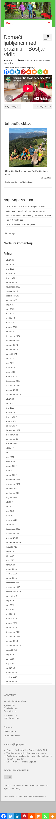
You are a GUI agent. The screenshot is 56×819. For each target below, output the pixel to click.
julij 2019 (10, 600)
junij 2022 (10, 453)
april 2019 (10, 614)
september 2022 (13, 439)
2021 (31, 60)
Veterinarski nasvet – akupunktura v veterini (25, 211)
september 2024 (13, 349)
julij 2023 (10, 399)
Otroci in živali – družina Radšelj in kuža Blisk (26, 206)
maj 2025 (10, 314)
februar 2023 (12, 421)
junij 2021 (10, 506)
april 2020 (10, 565)
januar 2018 (11, 681)
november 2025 (13, 287)
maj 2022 (10, 457)
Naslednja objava (43, 106)
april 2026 (10, 273)
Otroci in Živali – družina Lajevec (20, 224)
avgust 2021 (11, 497)
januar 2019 (11, 627)
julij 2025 (10, 305)
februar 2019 (12, 623)
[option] (28, 159)
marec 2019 (11, 618)
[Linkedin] (17, 71)
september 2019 (13, 591)
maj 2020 (10, 560)
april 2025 (10, 318)
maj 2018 (10, 663)
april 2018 (10, 668)
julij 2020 (10, 551)
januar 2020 (11, 578)
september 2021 (13, 493)
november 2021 (13, 484)
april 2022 (10, 461)
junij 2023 (10, 403)
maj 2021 (10, 511)
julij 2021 (10, 502)
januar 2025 (11, 331)
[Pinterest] (23, 71)
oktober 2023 (12, 390)
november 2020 (13, 533)
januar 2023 (11, 426)
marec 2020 (11, 569)
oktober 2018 (12, 641)
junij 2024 (10, 358)
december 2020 (13, 529)
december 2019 (13, 583)
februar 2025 (12, 327)
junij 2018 (10, 659)
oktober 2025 (12, 291)
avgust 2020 (11, 547)
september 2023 (13, 394)
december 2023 (13, 381)
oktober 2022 (12, 435)
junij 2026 (10, 264)
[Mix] (34, 71)
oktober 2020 (12, 538)
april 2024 (10, 367)
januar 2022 (11, 475)
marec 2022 (11, 466)
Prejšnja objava (12, 106)
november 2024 (13, 340)
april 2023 (10, 412)
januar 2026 (11, 282)
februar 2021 (12, 520)
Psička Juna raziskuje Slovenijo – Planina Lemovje (28, 215)
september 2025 (13, 296)
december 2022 (13, 430)
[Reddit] (28, 71)
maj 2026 (10, 269)
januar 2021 (11, 524)
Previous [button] (6, 159)
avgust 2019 (11, 596)
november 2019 (13, 587)
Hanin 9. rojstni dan (14, 220)
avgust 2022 (11, 444)
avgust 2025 (11, 300)
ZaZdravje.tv (10, 731)
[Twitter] (12, 71)
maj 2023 (10, 408)
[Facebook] (6, 71)
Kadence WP (42, 796)
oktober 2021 (12, 488)
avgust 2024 (11, 354)
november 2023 (13, 385)
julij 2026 (10, 260)
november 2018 (13, 636)
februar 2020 (12, 574)
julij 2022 (10, 448)
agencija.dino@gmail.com (15, 701)
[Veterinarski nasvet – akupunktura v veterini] (28, 147)
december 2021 (13, 479)
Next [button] (49, 159)
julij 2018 (10, 654)
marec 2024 (11, 372)
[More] (45, 71)
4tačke (13, 60)
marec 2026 (11, 278)
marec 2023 (11, 417)
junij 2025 (10, 309)
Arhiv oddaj (38, 60)
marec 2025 (11, 322)
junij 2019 (10, 605)
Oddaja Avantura (12, 736)
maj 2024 (10, 363)
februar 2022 (12, 470)
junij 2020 (10, 556)
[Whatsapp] (40, 71)
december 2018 (13, 632)
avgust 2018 (11, 650)
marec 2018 (11, 672)
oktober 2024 (12, 345)
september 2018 (13, 645)
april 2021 (10, 515)
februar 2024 (12, 376)
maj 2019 (10, 609)
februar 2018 (12, 677)
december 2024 (13, 336)
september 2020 (13, 542)
